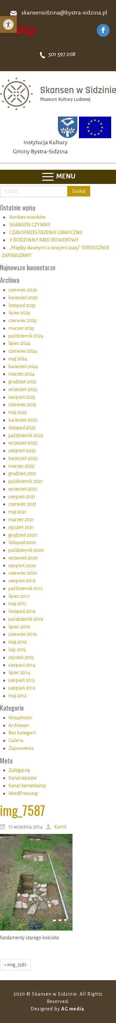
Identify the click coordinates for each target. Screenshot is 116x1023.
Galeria (16, 740)
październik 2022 (25, 435)
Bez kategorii (22, 732)
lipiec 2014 (19, 672)
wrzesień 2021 (22, 489)
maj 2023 (17, 412)
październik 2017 (25, 588)
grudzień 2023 (22, 381)
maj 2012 (17, 695)
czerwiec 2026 (22, 289)
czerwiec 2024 (22, 351)
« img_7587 (15, 964)
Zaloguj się (19, 770)
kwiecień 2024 (23, 366)
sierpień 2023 (21, 397)
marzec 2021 (21, 519)
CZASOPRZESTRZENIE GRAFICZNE (45, 232)
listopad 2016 (21, 611)
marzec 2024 (21, 374)
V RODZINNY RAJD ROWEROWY (44, 240)
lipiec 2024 (19, 343)
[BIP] (21, 30)
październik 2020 (26, 550)
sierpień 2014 (21, 665)
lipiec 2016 (19, 626)
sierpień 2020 (22, 565)
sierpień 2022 (21, 450)
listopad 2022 (21, 427)
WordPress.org (23, 793)
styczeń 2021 (21, 527)
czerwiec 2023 (22, 404)
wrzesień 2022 (22, 442)
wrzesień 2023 (22, 389)
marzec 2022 (21, 466)
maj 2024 (17, 358)
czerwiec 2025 (22, 320)
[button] (8, 24)
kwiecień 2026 (23, 297)
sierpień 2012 (21, 688)
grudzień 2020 (22, 535)
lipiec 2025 (19, 312)
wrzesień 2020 (23, 557)
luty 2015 (17, 649)
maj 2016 (17, 642)
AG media (72, 1008)
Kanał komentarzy (27, 785)
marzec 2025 (21, 328)
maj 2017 (17, 603)
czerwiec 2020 (22, 573)
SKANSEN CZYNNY (30, 224)
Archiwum (18, 725)
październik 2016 (25, 619)
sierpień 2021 (21, 496)
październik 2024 (26, 336)
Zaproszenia (21, 748)
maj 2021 (17, 511)
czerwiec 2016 (22, 634)
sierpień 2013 (21, 680)
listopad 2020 (22, 542)
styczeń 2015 (21, 657)
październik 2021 (25, 481)
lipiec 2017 (19, 596)
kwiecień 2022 (22, 458)
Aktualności (20, 717)
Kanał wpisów (22, 777)
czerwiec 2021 (22, 504)
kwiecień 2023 (22, 420)
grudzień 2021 (22, 473)
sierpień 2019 (21, 580)
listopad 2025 (21, 305)
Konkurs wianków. (27, 217)
